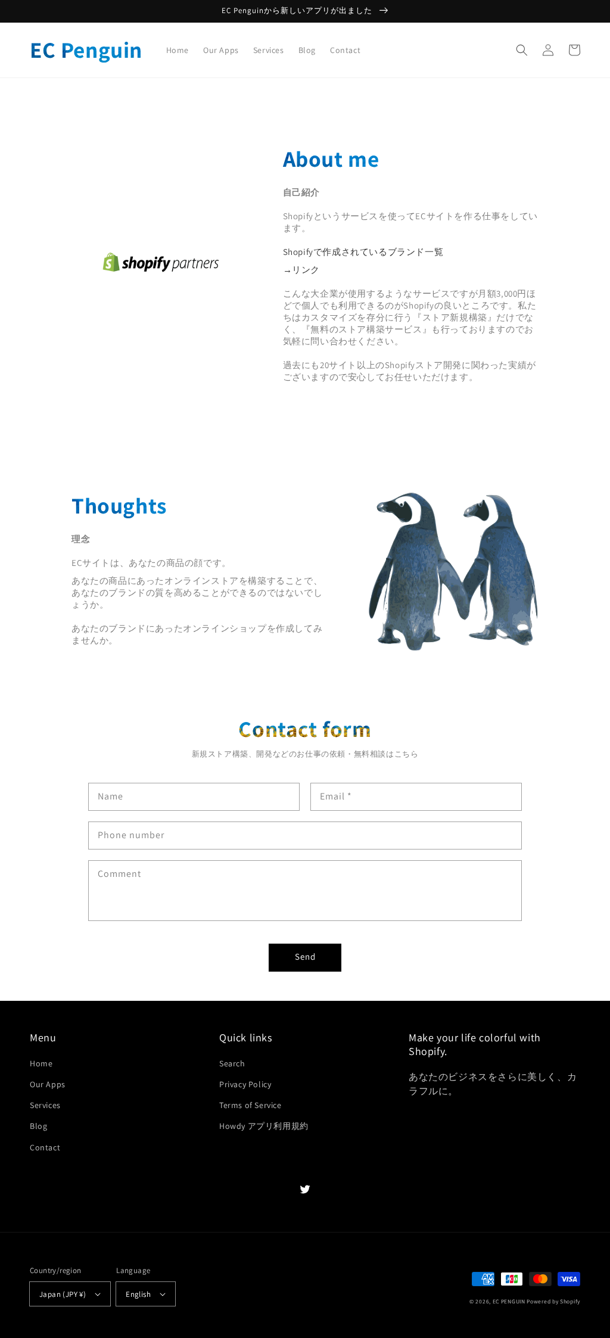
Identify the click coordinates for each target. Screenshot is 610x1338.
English (138, 1294)
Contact (45, 1147)
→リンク (301, 269)
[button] (522, 50)
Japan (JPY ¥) (62, 1294)
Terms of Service (250, 1105)
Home (41, 1063)
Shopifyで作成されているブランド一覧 (368, 251)
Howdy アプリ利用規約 (264, 1126)
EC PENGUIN (509, 1301)
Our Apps (48, 1084)
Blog (38, 1126)
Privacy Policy (245, 1084)
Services (45, 1105)
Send (305, 956)
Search (232, 1063)
